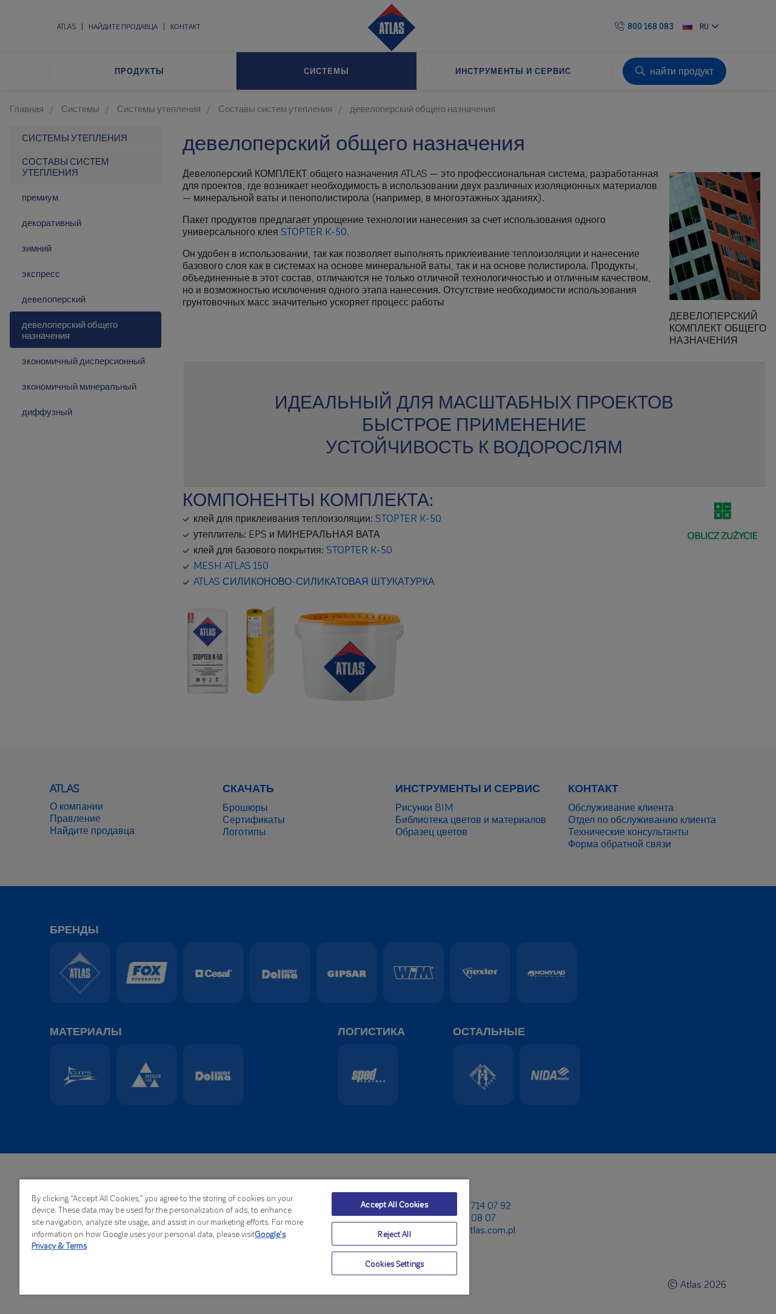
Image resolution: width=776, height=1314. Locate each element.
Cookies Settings (394, 1263)
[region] (244, 1236)
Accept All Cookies (394, 1204)
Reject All (394, 1233)
